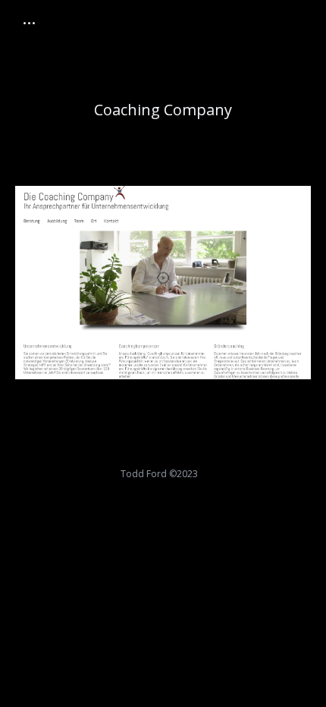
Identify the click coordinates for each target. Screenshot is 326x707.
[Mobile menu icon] (29, 23)
